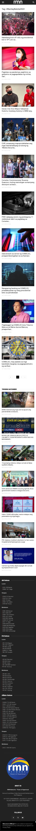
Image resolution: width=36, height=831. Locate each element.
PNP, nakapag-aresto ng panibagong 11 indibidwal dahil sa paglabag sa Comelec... (17, 219)
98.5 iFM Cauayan (7, 652)
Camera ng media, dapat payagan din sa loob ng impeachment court (17, 567)
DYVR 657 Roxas (7, 604)
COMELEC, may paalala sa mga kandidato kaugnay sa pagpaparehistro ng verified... (17, 364)
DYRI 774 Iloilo (6, 600)
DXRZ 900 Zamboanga (9, 631)
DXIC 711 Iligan (7, 622)
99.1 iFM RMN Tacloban (9, 665)
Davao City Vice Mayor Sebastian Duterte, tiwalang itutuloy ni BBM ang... (17, 110)
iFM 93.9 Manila (7, 648)
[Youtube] (22, 817)
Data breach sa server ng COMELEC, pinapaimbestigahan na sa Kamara (16, 255)
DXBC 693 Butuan (7, 611)
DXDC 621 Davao (7, 616)
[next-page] (24, 377)
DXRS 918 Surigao (7, 629)
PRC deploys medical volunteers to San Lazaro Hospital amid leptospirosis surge (18, 541)
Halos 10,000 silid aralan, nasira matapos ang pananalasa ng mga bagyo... (17, 515)
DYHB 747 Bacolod (8, 596)
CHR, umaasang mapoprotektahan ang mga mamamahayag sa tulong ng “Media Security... (17, 145)
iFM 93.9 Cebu (6, 661)
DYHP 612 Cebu (7, 598)
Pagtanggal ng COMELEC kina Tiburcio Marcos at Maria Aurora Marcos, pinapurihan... (17, 327)
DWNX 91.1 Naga (7, 650)
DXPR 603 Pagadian (8, 627)
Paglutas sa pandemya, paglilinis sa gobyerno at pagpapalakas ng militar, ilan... (16, 74)
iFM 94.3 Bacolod (7, 659)
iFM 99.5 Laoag (7, 647)
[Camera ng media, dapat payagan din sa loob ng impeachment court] (18, 556)
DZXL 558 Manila (7, 587)
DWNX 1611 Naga (7, 589)
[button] (3, 2)
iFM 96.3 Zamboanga (8, 679)
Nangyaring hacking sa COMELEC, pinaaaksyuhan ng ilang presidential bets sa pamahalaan (16, 290)
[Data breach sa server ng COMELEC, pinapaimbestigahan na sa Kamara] (18, 240)
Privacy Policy (6, 827)
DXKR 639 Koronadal (8, 623)
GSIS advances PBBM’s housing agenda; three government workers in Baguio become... (18, 489)
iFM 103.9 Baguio (7, 643)
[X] (18, 817)
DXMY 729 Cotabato (8, 614)
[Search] (33, 2)
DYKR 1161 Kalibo (7, 602)
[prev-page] (10, 377)
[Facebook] (13, 817)
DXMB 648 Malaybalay (9, 625)
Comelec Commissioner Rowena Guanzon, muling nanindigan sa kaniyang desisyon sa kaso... (18, 182)
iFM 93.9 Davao (7, 676)
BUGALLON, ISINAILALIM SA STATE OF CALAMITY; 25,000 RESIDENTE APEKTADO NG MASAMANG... (17, 437)
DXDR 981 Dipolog (8, 618)
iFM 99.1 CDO (6, 674)
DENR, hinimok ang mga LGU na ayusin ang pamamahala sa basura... (16, 411)
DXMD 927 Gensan (8, 620)
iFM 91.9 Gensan (7, 677)
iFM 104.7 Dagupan (8, 645)
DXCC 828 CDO (7, 613)
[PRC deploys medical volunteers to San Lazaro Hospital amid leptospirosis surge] (18, 530)
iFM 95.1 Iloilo (6, 663)
